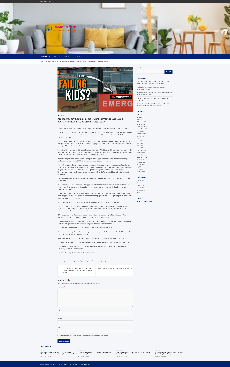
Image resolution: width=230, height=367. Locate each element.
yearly (104, 261)
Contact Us (57, 56)
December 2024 (142, 155)
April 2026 (140, 117)
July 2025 (139, 138)
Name (60, 310)
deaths (62, 261)
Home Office (141, 185)
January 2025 (141, 152)
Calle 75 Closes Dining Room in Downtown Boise (113, 268)
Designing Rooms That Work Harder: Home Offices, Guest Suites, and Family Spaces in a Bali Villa (57, 354)
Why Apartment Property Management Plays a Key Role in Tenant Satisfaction (133, 353)
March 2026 (140, 119)
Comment (61, 287)
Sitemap (78, 56)
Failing (73, 261)
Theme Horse (67, 364)
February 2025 (141, 150)
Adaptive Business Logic (144, 201)
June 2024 (140, 169)
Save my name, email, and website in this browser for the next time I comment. (84, 336)
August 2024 (141, 164)
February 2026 (141, 122)
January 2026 (141, 124)
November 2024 (142, 157)
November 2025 (142, 129)
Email (60, 318)
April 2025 (140, 145)
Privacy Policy (68, 56)
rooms (96, 261)
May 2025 (140, 143)
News (138, 192)
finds (77, 261)
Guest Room (140, 183)
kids (80, 261)
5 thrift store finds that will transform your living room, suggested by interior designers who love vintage (77, 270)
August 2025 (141, 136)
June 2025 (140, 141)
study (100, 261)
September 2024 (142, 162)
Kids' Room (61, 115)
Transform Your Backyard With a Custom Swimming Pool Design (169, 353)
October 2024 (141, 160)
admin (66, 125)
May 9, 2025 (61, 125)
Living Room (141, 190)
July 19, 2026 (43, 356)
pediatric (84, 261)
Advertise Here (45, 56)
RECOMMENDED (46, 347)
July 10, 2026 (81, 356)
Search (139, 68)
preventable (90, 261)
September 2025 (142, 134)
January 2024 (141, 171)
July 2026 (139, 114)
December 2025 (142, 126)
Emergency (68, 261)
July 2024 (139, 167)
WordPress (87, 364)
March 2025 (140, 148)
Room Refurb (52, 364)
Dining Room (141, 180)
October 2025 (141, 131)
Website (60, 327)
